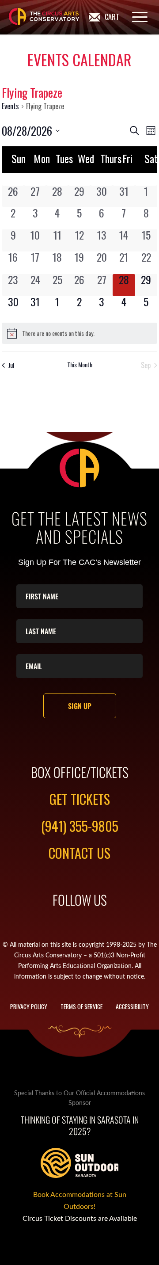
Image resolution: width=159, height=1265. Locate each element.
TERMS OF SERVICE (81, 1006)
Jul (11, 365)
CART (112, 16)
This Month (79, 364)
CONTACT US (79, 853)
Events (10, 106)
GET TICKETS (79, 799)
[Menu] (135, 16)
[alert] (79, 333)
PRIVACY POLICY (28, 1006)
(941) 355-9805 (79, 826)
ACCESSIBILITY (132, 1006)
